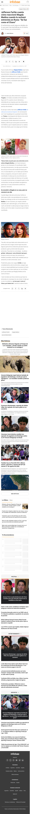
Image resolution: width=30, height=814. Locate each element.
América (7, 767)
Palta (7, 5)
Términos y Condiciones (10, 802)
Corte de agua (12, 5)
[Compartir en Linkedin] (16, 61)
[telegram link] (19, 760)
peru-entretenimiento (6, 335)
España (22, 767)
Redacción (13, 782)
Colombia (18, 767)
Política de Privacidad (20, 802)
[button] (2, 2)
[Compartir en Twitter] (13, 61)
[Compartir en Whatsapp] (6, 61)
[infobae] (15, 2)
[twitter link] (10, 760)
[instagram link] (13, 760)
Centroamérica (21, 771)
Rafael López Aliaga (22, 5)
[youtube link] (16, 760)
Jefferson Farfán (5, 332)
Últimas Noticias (15, 774)
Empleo (17, 782)
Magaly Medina (15, 332)
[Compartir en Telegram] (19, 61)
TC (16, 5)
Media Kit (15, 794)
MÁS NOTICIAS (15, 493)
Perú (2, 9)
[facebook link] (7, 760)
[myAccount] (28, 2)
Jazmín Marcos (9, 33)
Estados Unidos (9, 771)
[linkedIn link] (23, 760)
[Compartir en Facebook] (9, 61)
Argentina (12, 767)
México (15, 771)
